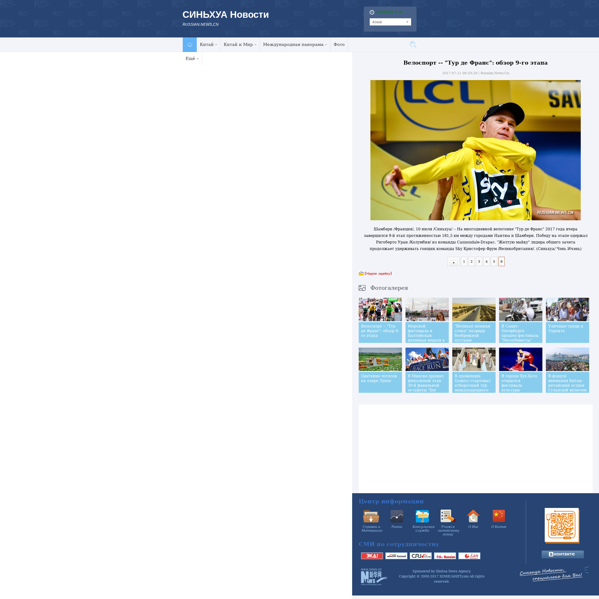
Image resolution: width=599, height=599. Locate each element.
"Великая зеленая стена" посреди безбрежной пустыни (472, 333)
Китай (207, 44)
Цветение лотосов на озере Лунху (379, 378)
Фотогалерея (389, 288)
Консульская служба (424, 528)
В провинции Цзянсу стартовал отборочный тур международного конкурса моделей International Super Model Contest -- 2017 (473, 392)
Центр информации (391, 501)
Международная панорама (293, 44)
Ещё (190, 58)
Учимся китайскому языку (448, 530)
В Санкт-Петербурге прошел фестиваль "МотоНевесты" (520, 333)
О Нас (473, 527)
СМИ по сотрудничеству (399, 544)
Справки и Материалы (372, 528)
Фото (339, 44)
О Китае (498, 527)
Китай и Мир (238, 44)
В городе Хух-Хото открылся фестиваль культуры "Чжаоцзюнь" (519, 385)
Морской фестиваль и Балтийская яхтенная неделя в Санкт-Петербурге (426, 335)
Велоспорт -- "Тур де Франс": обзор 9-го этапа (380, 331)
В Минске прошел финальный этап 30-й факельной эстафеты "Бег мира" (426, 385)
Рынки (396, 527)
